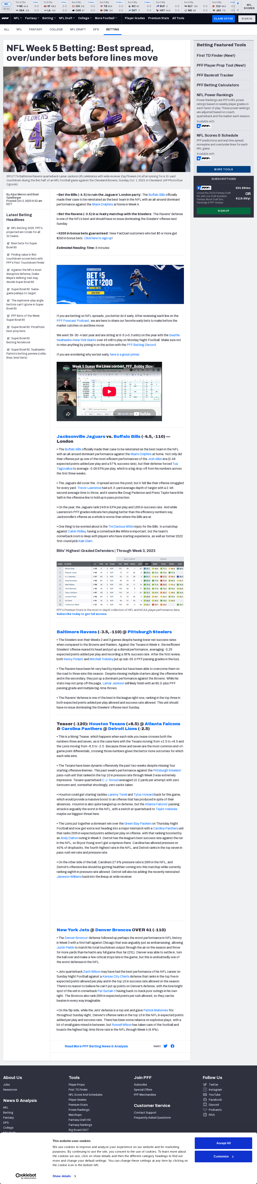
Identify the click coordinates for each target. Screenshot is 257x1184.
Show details (62, 1176)
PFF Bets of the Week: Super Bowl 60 (23, 317)
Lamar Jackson (113, 683)
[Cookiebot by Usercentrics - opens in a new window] (26, 1176)
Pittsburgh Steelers (149, 632)
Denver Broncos (113, 930)
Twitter (213, 1084)
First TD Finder (78, 1089)
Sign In (247, 18)
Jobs (6, 1084)
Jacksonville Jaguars (81, 436)
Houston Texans (107, 724)
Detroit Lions (122, 728)
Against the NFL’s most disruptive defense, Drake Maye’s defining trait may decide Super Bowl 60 (24, 276)
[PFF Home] (5, 19)
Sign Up (223, 210)
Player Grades (78, 1099)
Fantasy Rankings (80, 1124)
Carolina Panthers (81, 728)
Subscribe (140, 1084)
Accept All (223, 1143)
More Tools (223, 169)
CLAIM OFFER (223, 18)
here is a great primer (124, 354)
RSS (212, 1114)
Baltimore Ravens (77, 632)
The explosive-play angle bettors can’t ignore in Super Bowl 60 (25, 304)
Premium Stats (78, 1104)
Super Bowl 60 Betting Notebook (18, 340)
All (6, 29)
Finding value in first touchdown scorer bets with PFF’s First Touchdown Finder (25, 258)
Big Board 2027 (79, 1129)
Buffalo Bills (127, 436)
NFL (6, 4)
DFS (96, 29)
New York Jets (73, 930)
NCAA (6, 9)
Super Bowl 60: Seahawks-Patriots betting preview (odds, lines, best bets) (26, 353)
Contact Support (145, 1112)
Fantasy (35, 29)
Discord (214, 1104)
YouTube (214, 1094)
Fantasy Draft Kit (80, 1119)
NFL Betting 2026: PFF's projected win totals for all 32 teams (24, 232)
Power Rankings (79, 1109)
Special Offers (143, 1089)
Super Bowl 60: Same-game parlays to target (23, 291)
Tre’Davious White (121, 526)
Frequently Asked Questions (152, 1117)
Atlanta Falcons (162, 724)
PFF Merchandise (145, 1094)
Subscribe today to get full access (82, 614)
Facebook (215, 1099)
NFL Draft (78, 29)
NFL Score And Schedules (85, 1094)
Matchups (75, 1114)
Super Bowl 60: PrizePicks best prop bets (25, 329)
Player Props (77, 1084)
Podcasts (215, 1109)
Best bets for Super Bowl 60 (21, 245)
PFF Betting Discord (141, 345)
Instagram (215, 1089)
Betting (113, 29)
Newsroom (10, 1089)
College (56, 29)
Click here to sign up (98, 238)
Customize (221, 1156)
